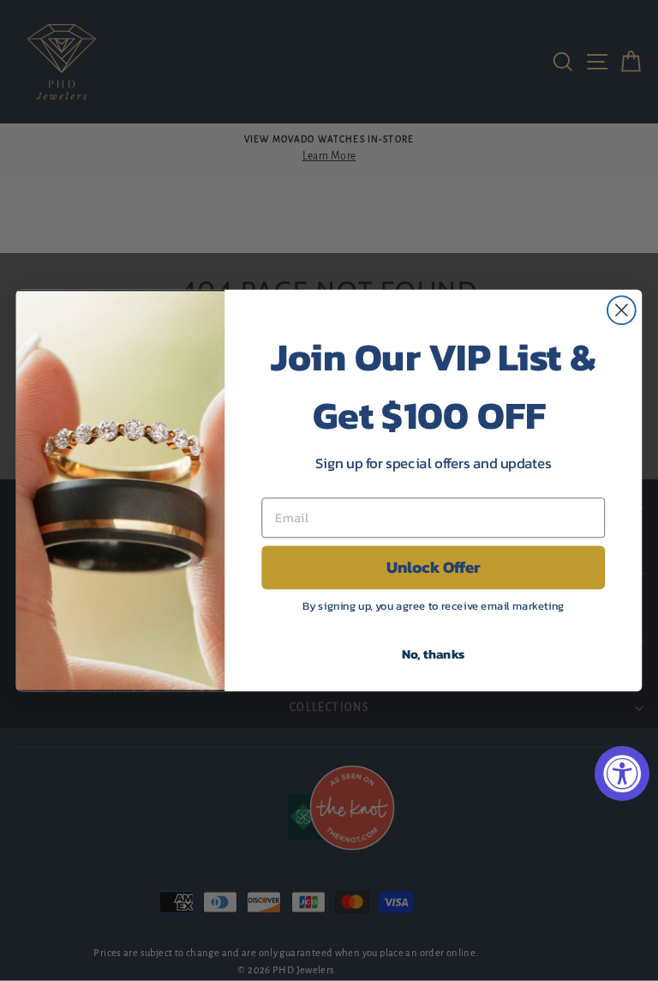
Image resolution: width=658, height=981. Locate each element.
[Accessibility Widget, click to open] (622, 773)
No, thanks (433, 653)
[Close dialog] (621, 310)
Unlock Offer (433, 568)
